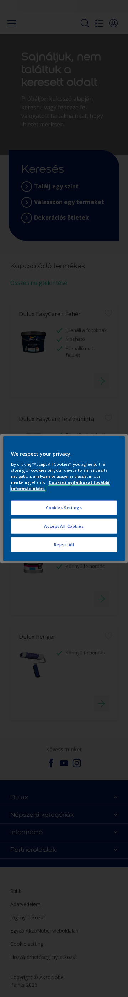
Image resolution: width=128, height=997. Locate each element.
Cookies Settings (64, 507)
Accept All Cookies (64, 525)
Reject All (64, 544)
